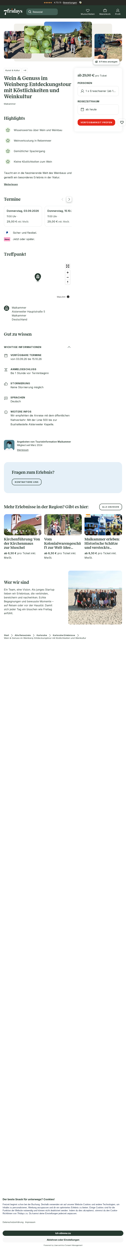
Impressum (23, 449)
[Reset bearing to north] (67, 282)
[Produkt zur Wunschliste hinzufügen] (122, 122)
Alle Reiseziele (23, 635)
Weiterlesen (11, 184)
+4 (24, 70)
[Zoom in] (67, 272)
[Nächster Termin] (69, 199)
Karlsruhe (42, 635)
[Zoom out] (67, 277)
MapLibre (61, 296)
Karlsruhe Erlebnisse (64, 635)
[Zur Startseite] (13, 12)
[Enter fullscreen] (67, 266)
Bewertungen (70, 2)
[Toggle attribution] (68, 297)
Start (6, 635)
